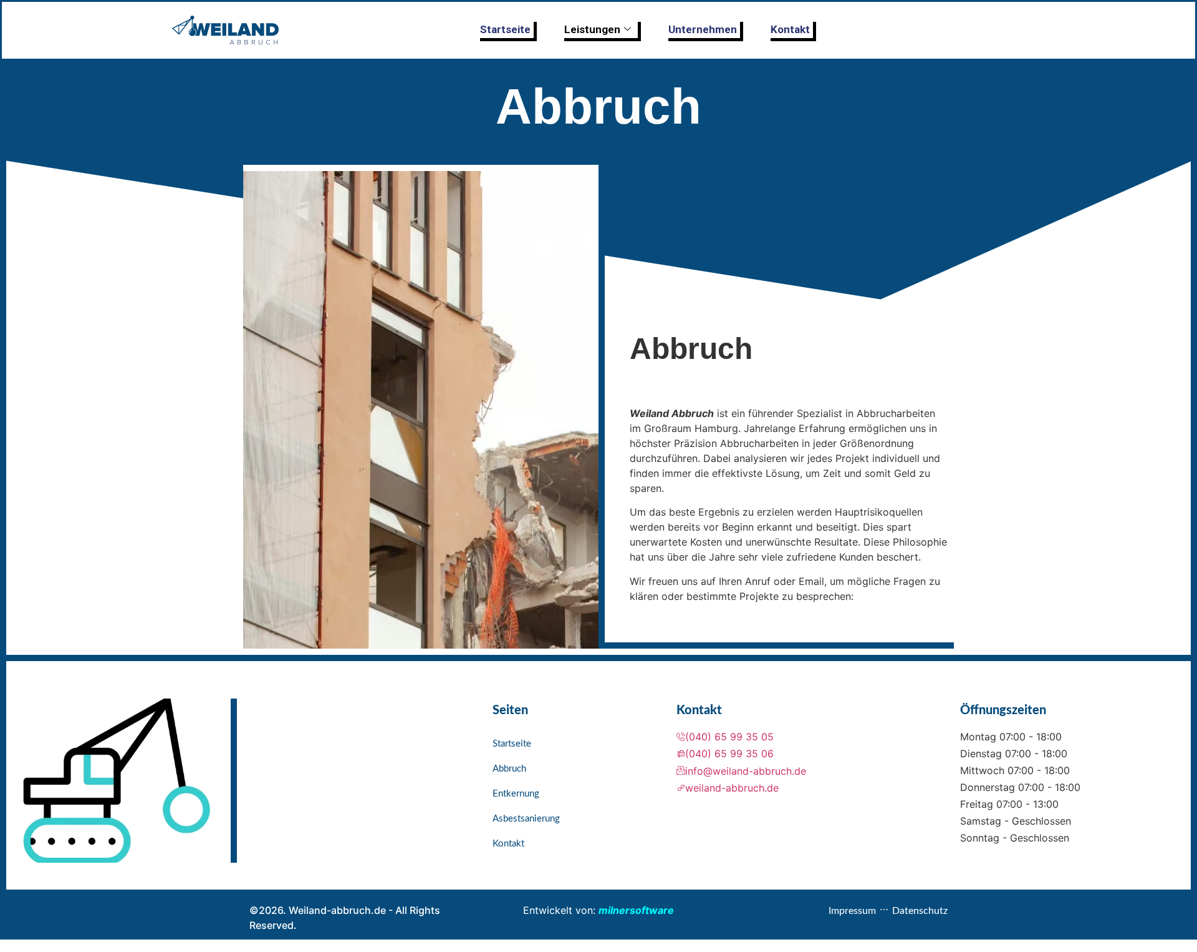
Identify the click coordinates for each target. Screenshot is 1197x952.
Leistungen (592, 29)
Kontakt (790, 29)
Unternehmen (702, 29)
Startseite (505, 29)
